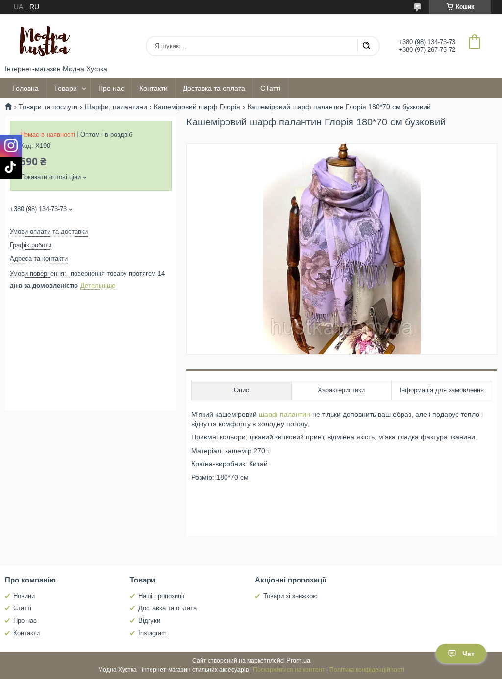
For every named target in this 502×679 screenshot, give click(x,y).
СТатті (270, 88)
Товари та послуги (48, 107)
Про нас (111, 88)
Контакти (153, 88)
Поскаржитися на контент (289, 669)
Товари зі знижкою (290, 596)
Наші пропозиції (161, 596)
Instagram (152, 633)
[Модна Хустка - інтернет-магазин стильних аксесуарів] (41, 39)
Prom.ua (298, 660)
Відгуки (149, 620)
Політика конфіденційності (366, 669)
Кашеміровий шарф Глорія (197, 107)
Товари (65, 88)
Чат (468, 653)
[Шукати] (366, 46)
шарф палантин (284, 414)
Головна (25, 88)
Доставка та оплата (214, 88)
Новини (24, 596)
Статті (22, 608)
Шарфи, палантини (116, 107)
